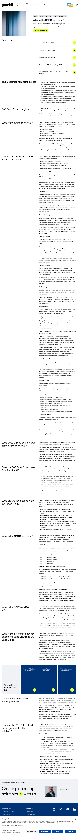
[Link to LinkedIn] (74, 809)
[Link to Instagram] (54, 809)
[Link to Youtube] (67, 809)
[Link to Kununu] (60, 809)
